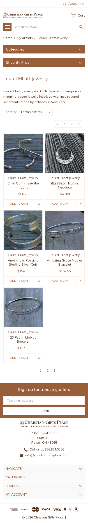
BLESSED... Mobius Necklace (65, 185)
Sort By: (11, 112)
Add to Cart (19, 203)
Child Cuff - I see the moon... (23, 185)
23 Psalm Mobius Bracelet (23, 339)
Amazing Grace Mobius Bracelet (65, 262)
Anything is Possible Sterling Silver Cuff (23, 262)
